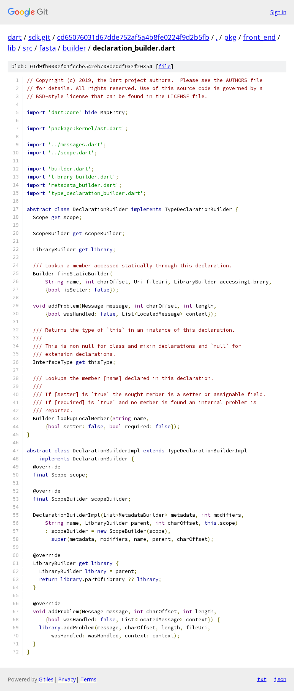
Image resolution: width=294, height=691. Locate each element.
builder (74, 47)
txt (261, 679)
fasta (47, 47)
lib (12, 47)
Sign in (278, 12)
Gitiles (46, 679)
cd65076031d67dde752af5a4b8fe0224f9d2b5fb (133, 37)
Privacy (67, 679)
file (164, 66)
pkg (230, 37)
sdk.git (39, 37)
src (28, 47)
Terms (88, 679)
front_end (259, 37)
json (280, 679)
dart (15, 37)
